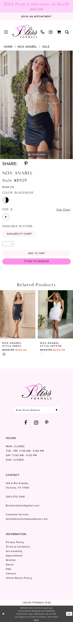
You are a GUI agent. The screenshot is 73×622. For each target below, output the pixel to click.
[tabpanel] (36, 105)
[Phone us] (43, 32)
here (36, 619)
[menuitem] (6, 32)
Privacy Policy (15, 542)
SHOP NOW (36, 9)
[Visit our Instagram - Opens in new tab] (36, 422)
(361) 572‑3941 (15, 496)
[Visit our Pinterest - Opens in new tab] (46, 422)
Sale (46, 47)
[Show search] (67, 32)
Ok (69, 613)
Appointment (14, 555)
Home (8, 47)
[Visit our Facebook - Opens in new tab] (25, 422)
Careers (11, 573)
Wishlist (11, 560)
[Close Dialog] (3, 613)
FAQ (8, 569)
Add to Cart (36, 253)
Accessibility (14, 551)
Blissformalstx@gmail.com (22, 505)
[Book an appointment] (51, 32)
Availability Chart (19, 233)
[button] (6, 32)
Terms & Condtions (18, 546)
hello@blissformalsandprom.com (27, 519)
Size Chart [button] (63, 209)
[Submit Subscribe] (56, 410)
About (10, 564)
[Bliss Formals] (25, 31)
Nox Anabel (27, 47)
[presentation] (17, 314)
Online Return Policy (19, 578)
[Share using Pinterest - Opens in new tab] (26, 163)
